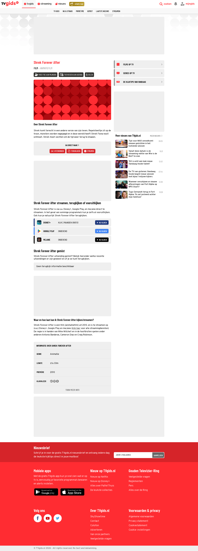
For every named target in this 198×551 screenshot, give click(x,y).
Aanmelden (158, 455)
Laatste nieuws (102, 11)
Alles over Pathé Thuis (102, 485)
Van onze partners (100, 534)
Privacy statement (138, 521)
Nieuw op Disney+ (100, 481)
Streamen (116, 11)
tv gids (56, 11)
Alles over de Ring (138, 490)
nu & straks (68, 11)
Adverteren (96, 530)
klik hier (76, 328)
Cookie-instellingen (139, 530)
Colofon (94, 525)
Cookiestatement (138, 525)
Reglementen (136, 481)
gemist (90, 11)
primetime (80, 11)
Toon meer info (72, 389)
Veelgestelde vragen (139, 476)
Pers (131, 485)
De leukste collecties (101, 490)
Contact (94, 521)
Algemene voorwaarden (141, 516)
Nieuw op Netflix (99, 476)
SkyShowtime (97, 516)
